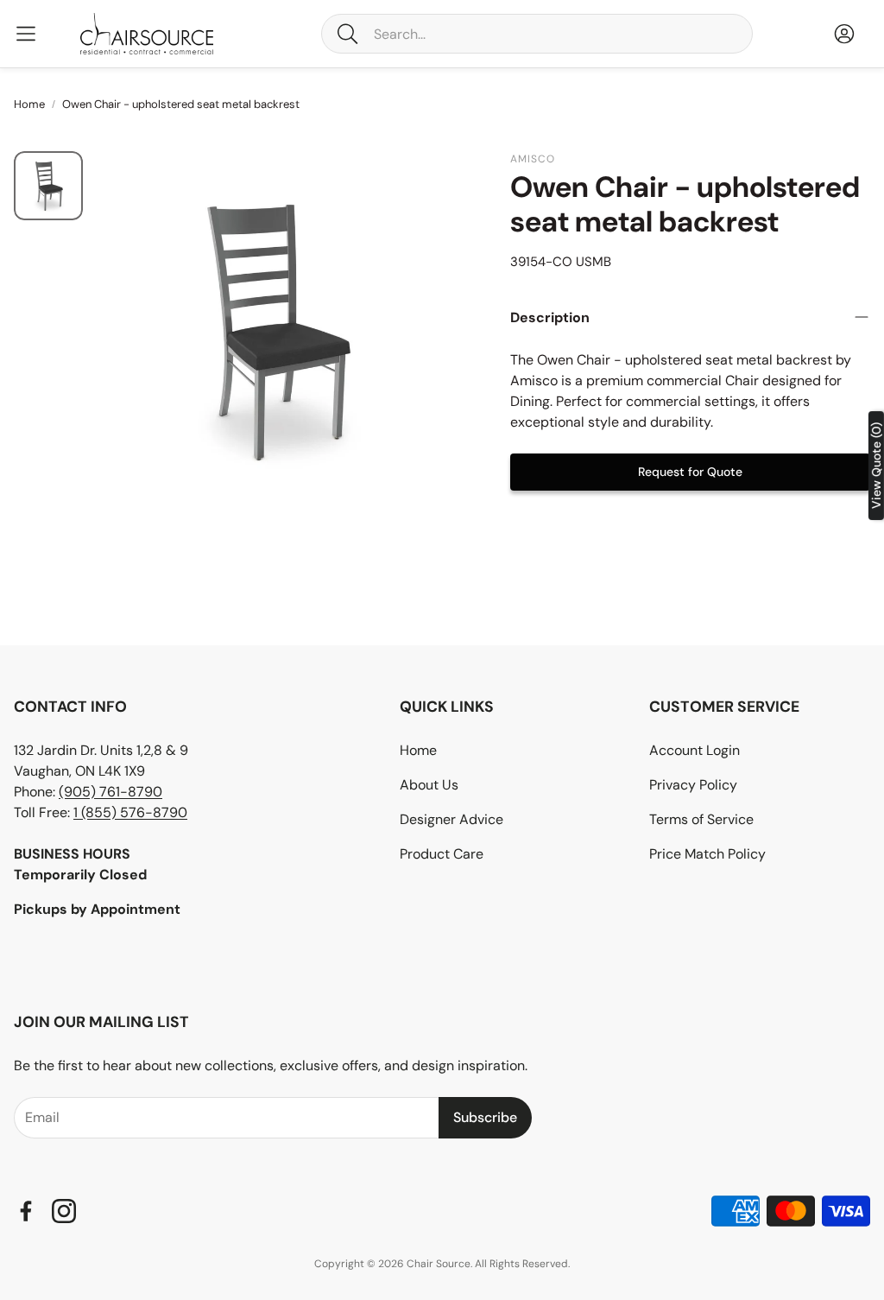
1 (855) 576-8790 (130, 812)
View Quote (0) (876, 465)
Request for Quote (690, 471)
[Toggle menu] (26, 34)
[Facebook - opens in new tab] (26, 1211)
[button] (537, 34)
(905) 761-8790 (110, 792)
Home (29, 104)
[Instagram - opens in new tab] (64, 1211)
